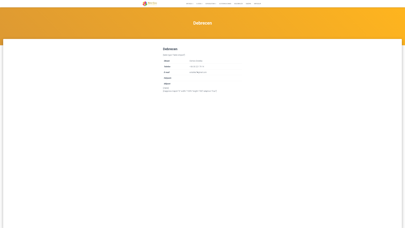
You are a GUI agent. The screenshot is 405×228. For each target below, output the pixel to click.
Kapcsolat (257, 3)
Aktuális (189, 3)
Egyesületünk (210, 3)
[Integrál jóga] (150, 3)
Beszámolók (238, 3)
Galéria (248, 3)
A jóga (198, 3)
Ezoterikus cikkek (225, 3)
